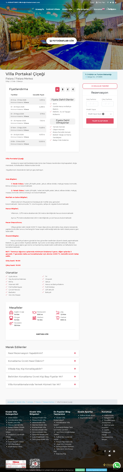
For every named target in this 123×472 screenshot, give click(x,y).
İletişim (104, 439)
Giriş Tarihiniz (91, 99)
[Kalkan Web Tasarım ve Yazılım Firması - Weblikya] (110, 465)
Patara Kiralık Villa (39, 420)
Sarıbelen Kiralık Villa (40, 434)
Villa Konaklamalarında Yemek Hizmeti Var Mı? (34, 384)
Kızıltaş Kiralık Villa (39, 427)
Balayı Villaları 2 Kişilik (16, 427)
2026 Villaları (13, 418)
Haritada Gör (42, 334)
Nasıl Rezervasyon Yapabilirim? (25, 353)
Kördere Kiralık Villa (39, 430)
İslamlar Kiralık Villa (39, 425)
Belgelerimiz (109, 418)
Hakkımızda (109, 415)
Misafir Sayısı (91, 109)
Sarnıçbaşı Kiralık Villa (40, 439)
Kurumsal (98, 9)
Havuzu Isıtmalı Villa (15, 425)
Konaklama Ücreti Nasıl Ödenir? (26, 361)
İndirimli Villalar (53, 9)
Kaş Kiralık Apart (86, 418)
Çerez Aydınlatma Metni (96, 470)
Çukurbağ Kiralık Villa (40, 437)
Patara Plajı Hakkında (64, 442)
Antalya (30, 402)
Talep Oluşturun (100, 121)
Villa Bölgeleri (83, 9)
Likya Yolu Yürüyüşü (63, 444)
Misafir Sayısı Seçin (96, 114)
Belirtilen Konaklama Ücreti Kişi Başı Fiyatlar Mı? (35, 376)
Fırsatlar (11, 439)
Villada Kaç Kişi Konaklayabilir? (25, 369)
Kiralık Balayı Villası (15, 446)
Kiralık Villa (67, 9)
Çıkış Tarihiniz (107, 99)
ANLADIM (80, 470)
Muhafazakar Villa (15, 420)
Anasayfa (39, 9)
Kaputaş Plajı (61, 454)
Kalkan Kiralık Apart (87, 415)
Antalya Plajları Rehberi (65, 446)
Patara (38, 402)
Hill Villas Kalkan (14, 444)
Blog (92, 2)
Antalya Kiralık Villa (39, 418)
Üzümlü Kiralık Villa (39, 432)
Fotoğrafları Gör (63, 41)
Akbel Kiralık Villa (38, 422)
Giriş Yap (101, 2)
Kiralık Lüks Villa (14, 422)
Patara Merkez (48, 402)
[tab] (57, 89)
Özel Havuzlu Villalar (16, 442)
